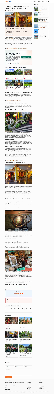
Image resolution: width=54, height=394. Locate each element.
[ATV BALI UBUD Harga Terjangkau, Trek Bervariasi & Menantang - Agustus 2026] (11, 348)
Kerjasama (40, 384)
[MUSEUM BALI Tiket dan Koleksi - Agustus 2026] (25, 320)
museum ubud (13, 305)
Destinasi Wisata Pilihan (30, 384)
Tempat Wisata (29, 383)
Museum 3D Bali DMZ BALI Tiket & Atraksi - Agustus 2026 (11, 340)
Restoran (28, 388)
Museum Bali (8, 305)
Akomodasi (28, 389)
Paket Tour (39, 1)
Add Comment (8, 369)
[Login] (48, 1)
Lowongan (40, 387)
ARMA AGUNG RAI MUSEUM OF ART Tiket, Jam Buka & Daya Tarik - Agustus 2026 (11, 326)
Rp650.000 (41, 10)
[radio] (15, 294)
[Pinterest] (26, 309)
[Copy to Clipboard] (7, 309)
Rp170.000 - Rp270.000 (43, 21)
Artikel (43, 1)
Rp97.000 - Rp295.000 (42, 27)
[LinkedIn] (30, 309)
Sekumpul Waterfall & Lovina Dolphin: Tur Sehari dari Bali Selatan (42, 9)
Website (25, 366)
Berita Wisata (29, 387)
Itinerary (34, 1)
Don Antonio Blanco (10, 38)
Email (16, 366)
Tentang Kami (41, 382)
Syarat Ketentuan (41, 388)
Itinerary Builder (29, 382)
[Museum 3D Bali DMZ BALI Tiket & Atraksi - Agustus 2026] (11, 334)
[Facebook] (19, 309)
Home (31, 1)
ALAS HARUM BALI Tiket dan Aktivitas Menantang (15, 160)
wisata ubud (19, 305)
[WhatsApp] (11, 309)
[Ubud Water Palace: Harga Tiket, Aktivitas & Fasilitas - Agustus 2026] (25, 348)
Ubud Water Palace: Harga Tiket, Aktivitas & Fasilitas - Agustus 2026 (25, 353)
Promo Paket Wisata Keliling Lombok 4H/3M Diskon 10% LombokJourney (42, 36)
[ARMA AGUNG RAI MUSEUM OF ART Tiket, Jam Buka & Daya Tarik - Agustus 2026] (11, 320)
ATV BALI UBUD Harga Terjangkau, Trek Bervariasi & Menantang (17, 48)
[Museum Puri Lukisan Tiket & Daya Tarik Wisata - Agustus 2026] (25, 334)
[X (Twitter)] (23, 309)
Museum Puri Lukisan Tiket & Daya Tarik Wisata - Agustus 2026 (25, 340)
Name (7, 366)
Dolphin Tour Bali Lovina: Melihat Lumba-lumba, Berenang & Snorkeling (43, 26)
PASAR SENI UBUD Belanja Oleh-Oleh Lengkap (14, 100)
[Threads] (15, 309)
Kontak (40, 383)
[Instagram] (9, 389)
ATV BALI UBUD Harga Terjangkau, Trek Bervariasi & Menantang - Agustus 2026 (11, 353)
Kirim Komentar (8, 377)
